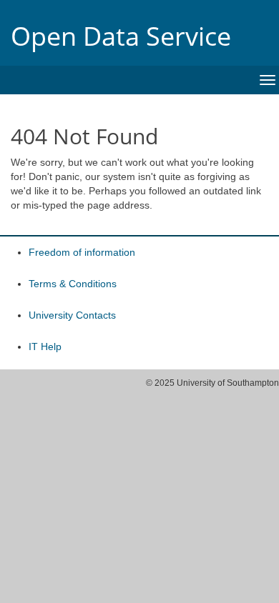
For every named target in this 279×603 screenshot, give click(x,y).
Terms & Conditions (73, 283)
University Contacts (72, 315)
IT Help (45, 346)
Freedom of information (82, 252)
